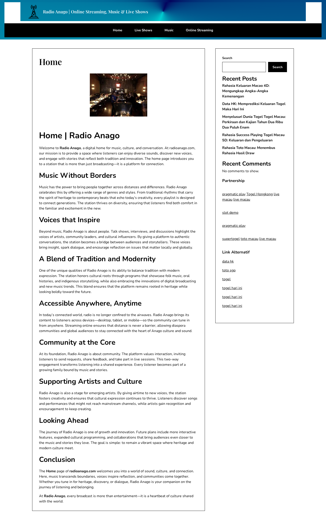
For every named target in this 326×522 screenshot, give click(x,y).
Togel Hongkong (259, 194)
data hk (228, 261)
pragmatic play (233, 194)
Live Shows (143, 30)
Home (117, 30)
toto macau (249, 238)
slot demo (230, 212)
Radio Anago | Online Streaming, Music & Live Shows (95, 11)
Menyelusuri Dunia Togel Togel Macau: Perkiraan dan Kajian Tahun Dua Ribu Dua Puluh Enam (254, 122)
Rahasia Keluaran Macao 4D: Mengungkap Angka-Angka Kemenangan (245, 91)
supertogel (231, 238)
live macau (241, 199)
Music (169, 30)
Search (227, 58)
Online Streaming (199, 30)
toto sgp (229, 270)
